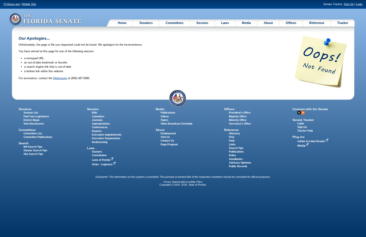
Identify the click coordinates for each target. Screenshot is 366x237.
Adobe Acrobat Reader (311, 141)
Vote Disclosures (34, 123)
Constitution (99, 155)
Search (24, 143)
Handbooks (236, 159)
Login (359, 4)
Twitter (299, 112)
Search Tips (236, 148)
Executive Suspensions (106, 138)
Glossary (234, 133)
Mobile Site (29, 4)
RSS (303, 112)
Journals (97, 120)
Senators (146, 23)
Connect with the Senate (310, 109)
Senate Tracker (303, 120)
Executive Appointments (107, 134)
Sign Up (349, 4)
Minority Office (238, 120)
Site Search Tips (33, 154)
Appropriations (101, 123)
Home (122, 23)
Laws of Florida (101, 160)
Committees (174, 23)
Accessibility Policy (192, 182)
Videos (165, 116)
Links (232, 144)
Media (246, 23)
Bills (94, 112)
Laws (225, 23)
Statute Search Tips (35, 150)
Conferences (100, 127)
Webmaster (60, 78)
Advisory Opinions (240, 162)
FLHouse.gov (12, 4)
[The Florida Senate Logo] (45, 19)
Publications (168, 112)
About (268, 23)
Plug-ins (299, 137)
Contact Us (167, 140)
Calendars (98, 116)
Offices (291, 23)
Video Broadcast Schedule (177, 123)
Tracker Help (305, 130)
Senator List (31, 112)
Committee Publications (38, 137)
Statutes (97, 151)
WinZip (301, 145)
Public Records (238, 166)
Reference (316, 23)
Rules (232, 155)
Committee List (33, 133)
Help (231, 140)
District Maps (32, 120)
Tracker (342, 23)
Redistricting (99, 142)
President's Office (240, 112)
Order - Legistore (102, 164)
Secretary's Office (240, 123)
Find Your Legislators (36, 116)
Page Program (169, 144)
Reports (97, 131)
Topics (164, 120)
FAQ (231, 137)
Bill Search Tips (33, 147)
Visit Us (165, 137)
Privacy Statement (173, 182)
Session (202, 23)
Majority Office (238, 116)
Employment (168, 133)
